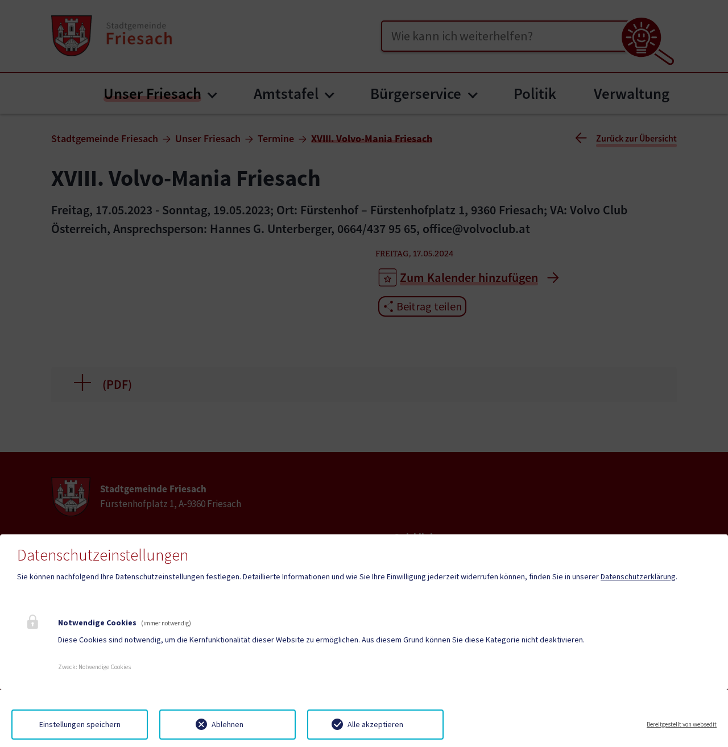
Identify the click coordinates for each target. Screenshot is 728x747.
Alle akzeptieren (375, 724)
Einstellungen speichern (80, 724)
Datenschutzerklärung (638, 576)
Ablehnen (227, 724)
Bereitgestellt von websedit (682, 724)
